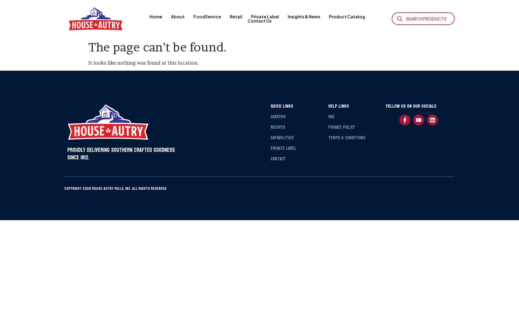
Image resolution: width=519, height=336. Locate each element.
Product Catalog (347, 16)
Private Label (265, 16)
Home (156, 16)
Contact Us (259, 21)
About (178, 16)
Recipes (278, 127)
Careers (278, 117)
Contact (278, 159)
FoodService (207, 16)
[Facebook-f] (404, 120)
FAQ (331, 117)
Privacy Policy (341, 127)
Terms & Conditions (346, 138)
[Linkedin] (432, 120)
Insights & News (304, 16)
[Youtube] (418, 120)
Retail (236, 16)
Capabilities (282, 138)
